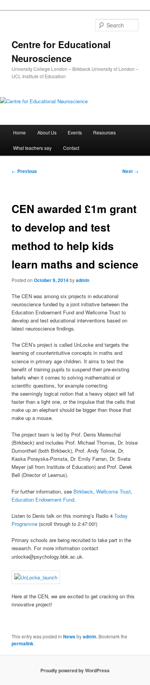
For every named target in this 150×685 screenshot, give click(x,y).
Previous (24, 171)
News (69, 636)
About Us (47, 132)
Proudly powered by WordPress (75, 670)
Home (19, 132)
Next (130, 171)
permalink (22, 643)
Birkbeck (83, 491)
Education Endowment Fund (43, 499)
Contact (71, 147)
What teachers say (32, 147)
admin (82, 280)
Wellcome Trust (113, 491)
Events (75, 132)
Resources (104, 132)
